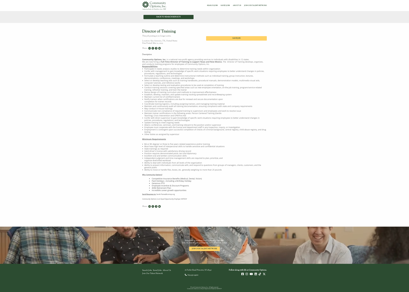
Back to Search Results (168, 17)
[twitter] (264, 274)
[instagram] (247, 274)
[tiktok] (260, 274)
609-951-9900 (193, 275)
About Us (237, 5)
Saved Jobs (225, 5)
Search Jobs (212, 5)
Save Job (236, 38)
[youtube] (251, 274)
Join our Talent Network (204, 249)
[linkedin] (255, 274)
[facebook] (242, 274)
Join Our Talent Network (255, 5)
